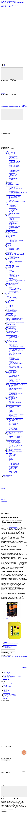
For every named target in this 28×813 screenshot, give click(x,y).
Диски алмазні (12, 460)
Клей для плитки (13, 171)
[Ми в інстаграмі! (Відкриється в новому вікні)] (11, 39)
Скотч (10, 287)
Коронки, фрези (13, 467)
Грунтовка (11, 157)
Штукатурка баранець (14, 166)
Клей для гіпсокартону (14, 191)
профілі (11, 262)
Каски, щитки (12, 424)
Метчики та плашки (14, 375)
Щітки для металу (13, 471)
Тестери (11, 415)
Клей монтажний (13, 227)
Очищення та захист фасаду (16, 240)
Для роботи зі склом (14, 362)
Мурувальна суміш (13, 158)
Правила (11, 411)
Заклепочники (12, 364)
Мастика (11, 237)
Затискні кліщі (12, 370)
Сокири (11, 368)
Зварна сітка (12, 205)
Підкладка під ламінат (14, 266)
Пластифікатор (13, 239)
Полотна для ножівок (14, 379)
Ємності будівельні (13, 389)
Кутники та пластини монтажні (17, 280)
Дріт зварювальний (14, 444)
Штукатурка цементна (14, 161)
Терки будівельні (13, 394)
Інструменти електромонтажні (16, 350)
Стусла (11, 361)
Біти (10, 456)
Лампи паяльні (12, 447)
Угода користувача (18, 809)
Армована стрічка (13, 291)
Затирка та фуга (13, 174)
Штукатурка (12, 160)
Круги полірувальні (14, 464)
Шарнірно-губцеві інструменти (17, 348)
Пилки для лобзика (14, 469)
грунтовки (15, 528)
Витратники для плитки (15, 402)
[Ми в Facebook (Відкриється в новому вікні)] (11, 17)
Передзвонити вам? (5, 133)
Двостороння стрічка (14, 288)
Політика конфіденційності (10, 694)
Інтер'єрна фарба (13, 298)
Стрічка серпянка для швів (15, 193)
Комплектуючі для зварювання (16, 445)
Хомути (11, 278)
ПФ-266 (11, 306)
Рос (4, 65)
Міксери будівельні (14, 385)
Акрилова (11, 304)
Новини (7, 3)
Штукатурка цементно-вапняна (17, 164)
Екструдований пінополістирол (17, 201)
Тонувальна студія (7, 475)
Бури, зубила (12, 459)
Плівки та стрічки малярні (15, 388)
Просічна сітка (12, 206)
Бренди (10, 6)
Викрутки (11, 345)
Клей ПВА (11, 219)
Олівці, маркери (13, 416)
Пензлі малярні (13, 392)
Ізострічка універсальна (15, 289)
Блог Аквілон (6, 690)
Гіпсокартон (12, 187)
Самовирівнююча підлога (15, 180)
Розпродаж (6, 476)
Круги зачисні (12, 455)
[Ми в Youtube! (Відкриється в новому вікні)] (11, 28)
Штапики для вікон (14, 257)
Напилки (11, 357)
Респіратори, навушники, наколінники (15, 426)
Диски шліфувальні (14, 462)
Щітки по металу (13, 344)
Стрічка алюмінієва (14, 292)
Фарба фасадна (13, 297)
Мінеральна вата (13, 197)
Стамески (11, 355)
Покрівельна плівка (14, 248)
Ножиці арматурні (13, 376)
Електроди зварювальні (15, 442)
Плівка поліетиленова (14, 213)
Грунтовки (11, 300)
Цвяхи (10, 272)
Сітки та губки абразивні (15, 436)
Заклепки (11, 401)
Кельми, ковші (12, 390)
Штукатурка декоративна (15, 167)
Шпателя (11, 396)
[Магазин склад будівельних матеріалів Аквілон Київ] (8, 651)
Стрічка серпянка (13, 209)
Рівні (10, 410)
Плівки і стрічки (13, 339)
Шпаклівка (12, 173)
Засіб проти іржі (13, 241)
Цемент (11, 154)
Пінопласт (11, 200)
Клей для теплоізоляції (14, 170)
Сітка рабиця (12, 208)
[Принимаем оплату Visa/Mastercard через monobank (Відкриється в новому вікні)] (14, 656)
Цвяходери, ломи (13, 351)
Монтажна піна (13, 527)
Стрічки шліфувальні (14, 463)
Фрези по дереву (13, 472)
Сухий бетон (12, 176)
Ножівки (11, 380)
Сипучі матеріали (13, 156)
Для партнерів (12, 3)
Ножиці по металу (13, 377)
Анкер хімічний (13, 228)
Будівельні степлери (14, 359)
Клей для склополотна (14, 217)
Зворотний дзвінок (5, 760)
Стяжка (11, 179)
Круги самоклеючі (13, 466)
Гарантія (15, 2)
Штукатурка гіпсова (14, 162)
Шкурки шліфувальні (14, 437)
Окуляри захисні (13, 428)
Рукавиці (11, 420)
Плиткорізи (12, 374)
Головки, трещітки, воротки (16, 363)
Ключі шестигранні (14, 366)
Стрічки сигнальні (13, 423)
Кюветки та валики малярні (16, 393)
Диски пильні (12, 468)
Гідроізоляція (12, 175)
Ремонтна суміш (13, 178)
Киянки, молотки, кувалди (15, 367)
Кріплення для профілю (15, 189)
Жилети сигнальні (13, 429)
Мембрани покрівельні (14, 249)
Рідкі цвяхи (12, 218)
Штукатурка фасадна (14, 169)
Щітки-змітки (12, 403)
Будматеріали (6, 151)
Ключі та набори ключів (15, 353)
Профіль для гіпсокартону (15, 188)
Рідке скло (11, 222)
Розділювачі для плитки (15, 386)
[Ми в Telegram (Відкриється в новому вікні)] (11, 50)
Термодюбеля (12, 274)
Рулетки (11, 407)
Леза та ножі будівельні (15, 381)
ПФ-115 (11, 305)
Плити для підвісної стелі (15, 261)
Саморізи (11, 271)
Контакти (20, 2)
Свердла (11, 458)
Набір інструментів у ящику (16, 346)
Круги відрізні (12, 454)
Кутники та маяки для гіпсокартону (18, 192)
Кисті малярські (13, 337)
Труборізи (11, 354)
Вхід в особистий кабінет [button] (9, 684)
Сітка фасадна (12, 211)
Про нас (3, 2)
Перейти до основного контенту (8, 1)
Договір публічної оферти (9, 695)
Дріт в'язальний (13, 279)
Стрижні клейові (13, 473)
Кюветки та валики (14, 336)
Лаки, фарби (6, 293)
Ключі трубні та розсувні (15, 349)
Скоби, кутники (13, 276)
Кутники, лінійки (13, 412)
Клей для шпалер (13, 221)
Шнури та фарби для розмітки (16, 414)
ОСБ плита (12, 256)
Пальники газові (13, 446)
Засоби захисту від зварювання (16, 421)
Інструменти (6, 340)
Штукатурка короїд (14, 165)
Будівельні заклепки (14, 275)
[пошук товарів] (12, 114)
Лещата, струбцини (14, 358)
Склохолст (11, 210)
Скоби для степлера (14, 399)
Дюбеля (11, 270)
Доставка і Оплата (9, 2)
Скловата (11, 199)
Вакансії (6, 6)
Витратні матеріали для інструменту (12, 438)
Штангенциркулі (13, 409)
